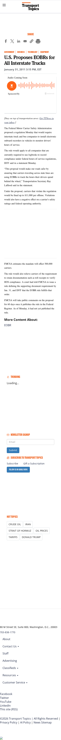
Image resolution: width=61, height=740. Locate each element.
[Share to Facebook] (5, 42)
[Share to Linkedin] (18, 42)
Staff (5, 653)
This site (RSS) (9, 709)
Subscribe (12, 463)
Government (9, 52)
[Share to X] (12, 42)
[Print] (37, 42)
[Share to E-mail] (25, 42)
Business (21, 52)
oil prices (42, 530)
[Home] (30, 6)
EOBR (7, 325)
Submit (13, 450)
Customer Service (14, 682)
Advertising (10, 661)
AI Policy (25, 722)
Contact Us (10, 646)
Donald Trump (31, 537)
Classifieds (10, 668)
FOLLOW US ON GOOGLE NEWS (18, 469)
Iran (28, 524)
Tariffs (13, 537)
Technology (32, 52)
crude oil (15, 524)
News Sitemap (43, 722)
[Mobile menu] (4, 5)
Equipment (44, 52)
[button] (31, 42)
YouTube (5, 702)
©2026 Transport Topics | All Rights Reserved (29, 718)
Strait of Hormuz (20, 530)
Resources (10, 675)
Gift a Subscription (34, 463)
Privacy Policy (8, 722)
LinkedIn (5, 705)
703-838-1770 (7, 632)
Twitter (4, 698)
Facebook (6, 694)
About (6, 639)
